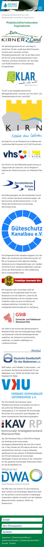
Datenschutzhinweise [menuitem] (10, 540)
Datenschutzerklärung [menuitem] (21, 537)
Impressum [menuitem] (6, 537)
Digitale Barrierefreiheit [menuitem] (29, 540)
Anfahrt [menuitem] (13, 543)
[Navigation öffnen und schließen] (40, 8)
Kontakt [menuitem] (5, 543)
